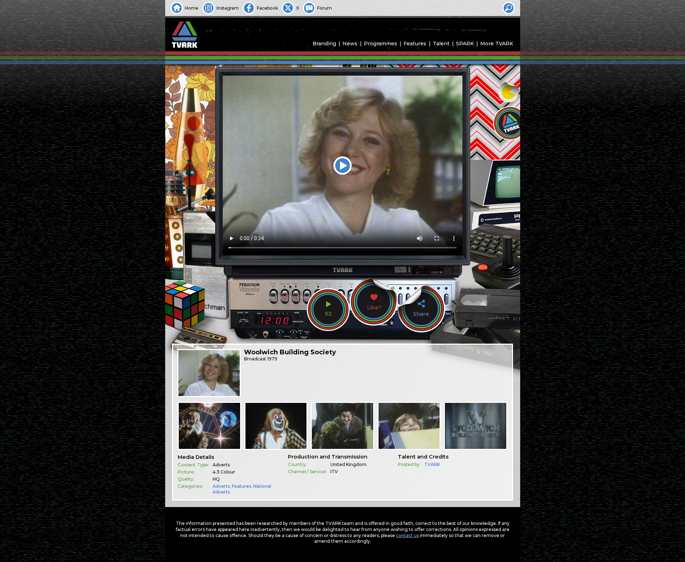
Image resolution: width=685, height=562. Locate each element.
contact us (407, 535)
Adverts (221, 486)
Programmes (380, 43)
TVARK (432, 464)
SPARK (465, 43)
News (349, 43)
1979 (272, 358)
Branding (324, 43)
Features (415, 43)
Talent (441, 43)
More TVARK (496, 43)
